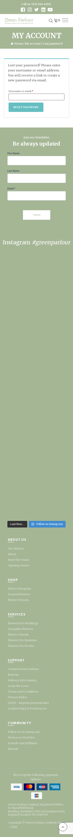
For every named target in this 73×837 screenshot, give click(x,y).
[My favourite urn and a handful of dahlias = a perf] (36, 325)
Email (11, 188)
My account (33, 43)
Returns (13, 674)
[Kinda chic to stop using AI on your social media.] (36, 368)
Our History (16, 548)
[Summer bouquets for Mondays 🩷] (36, 411)
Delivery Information (22, 680)
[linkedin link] (43, 9)
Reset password (26, 107)
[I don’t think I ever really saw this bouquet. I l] (36, 497)
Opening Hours (18, 565)
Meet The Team (18, 559)
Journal (13, 748)
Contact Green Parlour (23, 669)
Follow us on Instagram (24, 732)
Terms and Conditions (23, 691)
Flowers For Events (21, 645)
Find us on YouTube (21, 737)
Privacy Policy (17, 697)
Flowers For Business (22, 640)
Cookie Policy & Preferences (27, 708)
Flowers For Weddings (23, 623)
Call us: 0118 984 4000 (36, 4)
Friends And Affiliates (22, 743)
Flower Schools (18, 600)
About (12, 554)
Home (18, 43)
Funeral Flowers (19, 594)
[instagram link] (29, 9)
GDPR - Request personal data (28, 703)
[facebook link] (22, 9)
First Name (13, 153)
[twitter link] (36, 9)
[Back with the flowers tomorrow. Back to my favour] (36, 454)
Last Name (13, 171)
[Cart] (56, 20)
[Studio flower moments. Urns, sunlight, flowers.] (36, 283)
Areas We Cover (18, 686)
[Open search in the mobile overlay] (51, 21)
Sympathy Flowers (20, 629)
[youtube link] (50, 9)
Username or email (26, 91)
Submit (36, 215)
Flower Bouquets (19, 588)
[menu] (65, 20)
